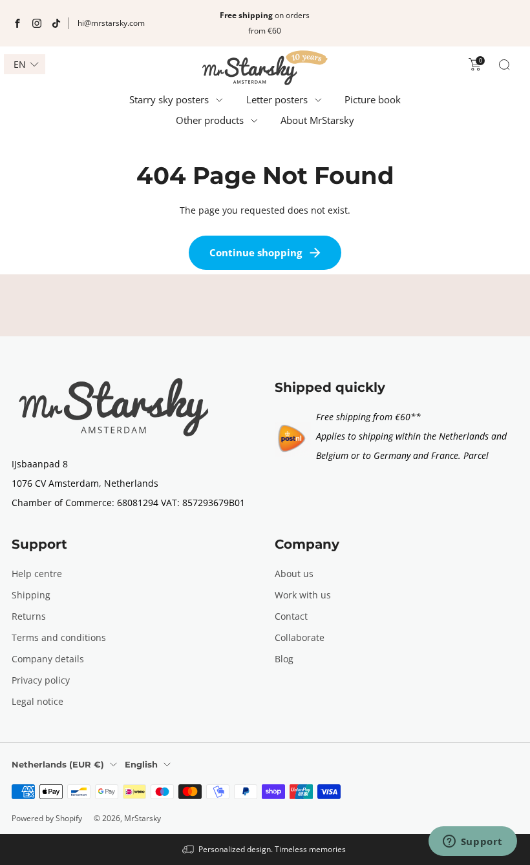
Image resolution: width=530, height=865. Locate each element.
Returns (29, 616)
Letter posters (277, 99)
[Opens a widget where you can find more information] (472, 842)
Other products (210, 120)
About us (294, 573)
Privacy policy (41, 680)
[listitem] (264, 23)
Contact (291, 616)
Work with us (303, 595)
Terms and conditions (59, 637)
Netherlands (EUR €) (58, 764)
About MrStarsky (317, 120)
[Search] (504, 64)
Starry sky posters (169, 99)
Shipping (31, 595)
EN (20, 64)
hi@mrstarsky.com (111, 22)
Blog (284, 659)
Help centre (37, 573)
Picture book (372, 99)
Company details (48, 659)
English (141, 764)
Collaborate (299, 637)
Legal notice (37, 701)
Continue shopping (255, 252)
